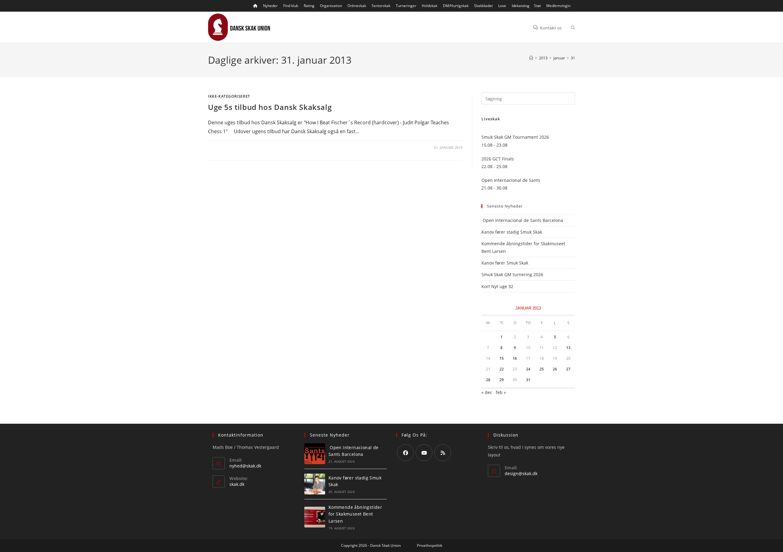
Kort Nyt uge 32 (497, 286)
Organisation (331, 5)
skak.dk (236, 484)
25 (542, 369)
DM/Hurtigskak (456, 5)
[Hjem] (531, 58)
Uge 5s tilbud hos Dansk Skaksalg (270, 107)
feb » (501, 392)
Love (502, 5)
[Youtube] (424, 452)
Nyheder (270, 5)
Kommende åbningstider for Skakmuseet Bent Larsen (355, 514)
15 (501, 358)
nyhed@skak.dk (245, 466)
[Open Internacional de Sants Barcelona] (314, 453)
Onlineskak (356, 5)
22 (501, 369)
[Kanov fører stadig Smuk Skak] (314, 484)
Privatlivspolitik (429, 545)
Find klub (290, 5)
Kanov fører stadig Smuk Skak (511, 232)
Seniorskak (381, 5)
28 (488, 379)
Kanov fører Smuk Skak (504, 263)
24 (528, 369)
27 (568, 369)
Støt (537, 5)
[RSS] (442, 452)
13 (568, 347)
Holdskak (429, 5)
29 (501, 379)
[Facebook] (405, 452)
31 (573, 58)
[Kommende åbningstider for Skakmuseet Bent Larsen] (314, 517)
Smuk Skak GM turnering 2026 (512, 274)
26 (555, 369)
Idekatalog (520, 5)
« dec (486, 392)
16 (515, 358)
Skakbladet (483, 5)
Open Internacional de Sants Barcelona (522, 220)
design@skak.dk (521, 473)
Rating (309, 5)
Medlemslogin (558, 5)
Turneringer (406, 5)
